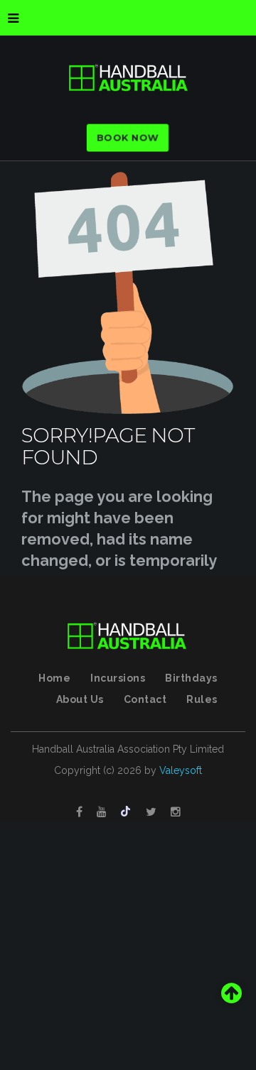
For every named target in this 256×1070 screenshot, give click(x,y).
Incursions (117, 678)
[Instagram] (176, 812)
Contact (145, 699)
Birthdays (191, 678)
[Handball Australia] (128, 78)
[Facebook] (79, 812)
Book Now (128, 137)
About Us (80, 699)
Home (54, 678)
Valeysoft (180, 770)
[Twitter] (151, 812)
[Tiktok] (126, 812)
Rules (202, 699)
